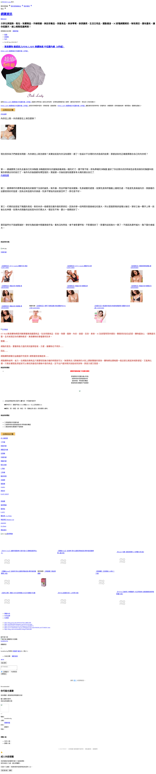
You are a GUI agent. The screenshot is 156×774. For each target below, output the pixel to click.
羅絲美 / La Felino (6, 516)
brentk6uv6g (4, 641)
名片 (5, 39)
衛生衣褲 (3, 465)
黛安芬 (3, 491)
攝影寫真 (15, 656)
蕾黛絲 (3, 509)
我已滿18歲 (4, 770)
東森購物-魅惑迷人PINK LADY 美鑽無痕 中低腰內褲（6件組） (34, 46)
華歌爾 (3, 484)
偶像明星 (15, 31)
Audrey (3, 487)
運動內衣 (7, 613)
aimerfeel (3, 523)
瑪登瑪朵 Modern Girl (7, 519)
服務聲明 (95, 749)
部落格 (6, 37)
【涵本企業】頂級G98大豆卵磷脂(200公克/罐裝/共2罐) (18, 593)
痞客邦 (15, 651)
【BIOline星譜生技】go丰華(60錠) (68, 593)
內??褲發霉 (4, 438)
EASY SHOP (5, 494)
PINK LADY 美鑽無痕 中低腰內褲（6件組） (15, 51)
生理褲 (3, 453)
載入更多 (3, 663)
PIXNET (64, 749)
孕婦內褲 (3, 252)
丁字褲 (3, 442)
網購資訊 (6, 14)
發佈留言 (3, 674)
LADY (3, 512)
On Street (3, 526)
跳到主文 (3, 19)
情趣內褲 (3, 461)
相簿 (5, 34)
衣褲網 (3, 480)
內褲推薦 (5, 175)
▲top (2, 659)
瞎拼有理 (3, 476)
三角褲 (3, 472)
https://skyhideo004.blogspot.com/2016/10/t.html (18, 624)
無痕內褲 (3, 446)
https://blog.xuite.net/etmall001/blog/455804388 (18, 629)
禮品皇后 (3, 530)
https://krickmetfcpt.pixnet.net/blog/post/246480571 (19, 626)
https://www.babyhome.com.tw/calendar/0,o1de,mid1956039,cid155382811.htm (27, 627)
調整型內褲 (4, 449)
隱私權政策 (88, 749)
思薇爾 (3, 501)
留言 (19, 651)
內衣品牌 (3, 114)
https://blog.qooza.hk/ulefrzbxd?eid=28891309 (17, 622)
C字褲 (3, 468)
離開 (10, 770)
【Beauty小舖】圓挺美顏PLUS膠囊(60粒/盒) (130, 552)
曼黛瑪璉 (3, 505)
